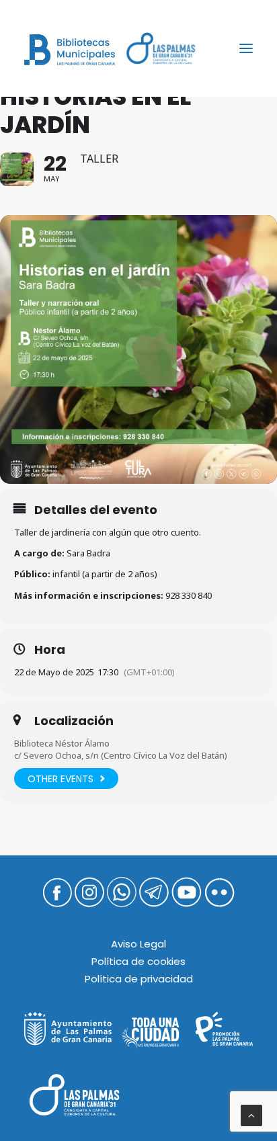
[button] (246, 48)
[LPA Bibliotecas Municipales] (69, 49)
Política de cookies (138, 961)
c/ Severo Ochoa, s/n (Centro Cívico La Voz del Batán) (120, 755)
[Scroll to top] (251, 1114)
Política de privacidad (139, 979)
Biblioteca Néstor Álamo (62, 743)
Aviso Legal (138, 944)
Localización (74, 721)
